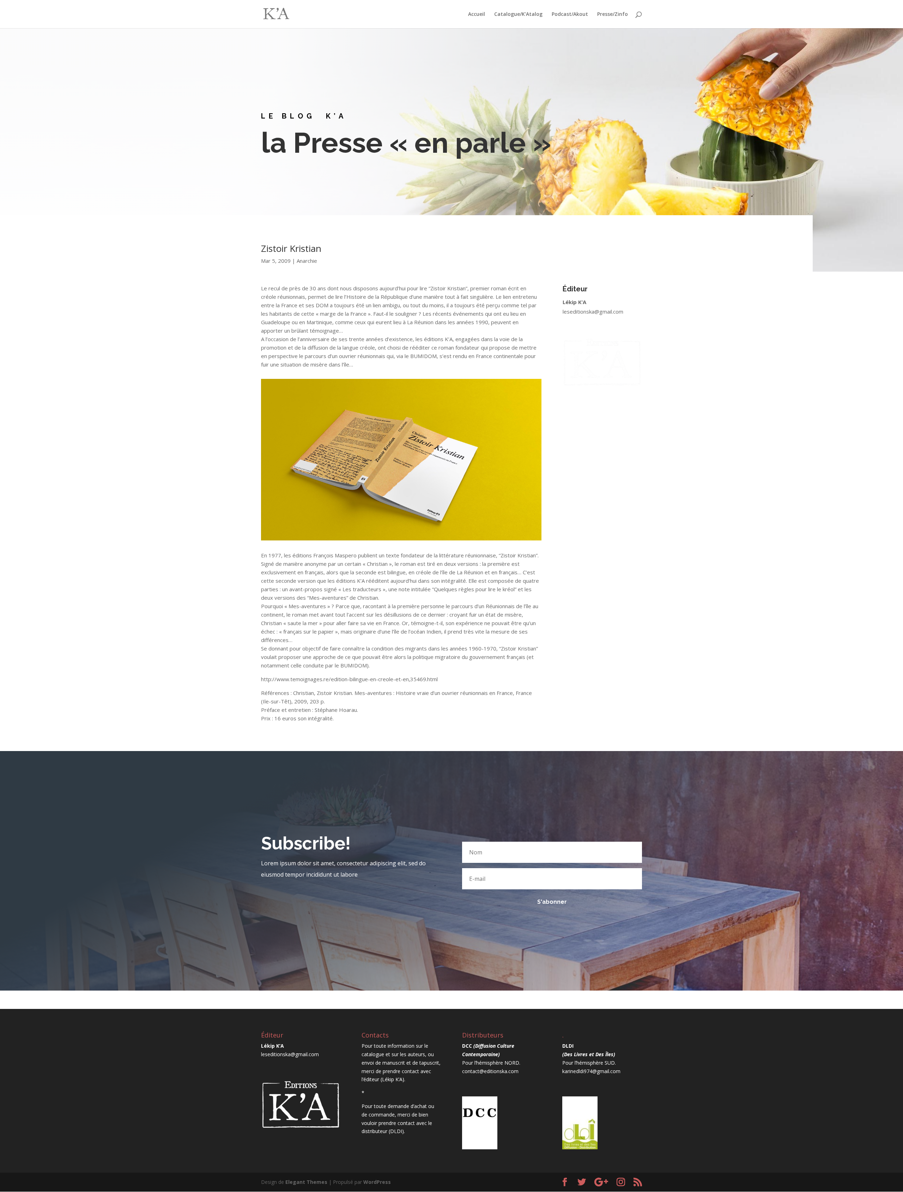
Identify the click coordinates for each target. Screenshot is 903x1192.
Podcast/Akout (570, 14)
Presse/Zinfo (612, 14)
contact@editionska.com (490, 1071)
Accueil (476, 14)
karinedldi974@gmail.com (591, 1071)
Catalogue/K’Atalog (518, 14)
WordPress (377, 1182)
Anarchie (307, 260)
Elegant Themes (306, 1182)
